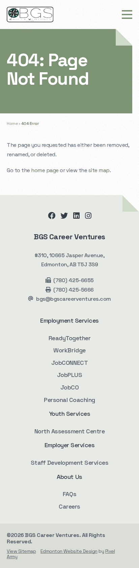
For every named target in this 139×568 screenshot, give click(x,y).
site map (99, 170)
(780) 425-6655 (73, 280)
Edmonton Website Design (69, 551)
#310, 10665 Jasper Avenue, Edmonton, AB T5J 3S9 (69, 260)
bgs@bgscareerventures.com (73, 298)
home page (45, 170)
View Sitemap (21, 551)
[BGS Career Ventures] (30, 14)
